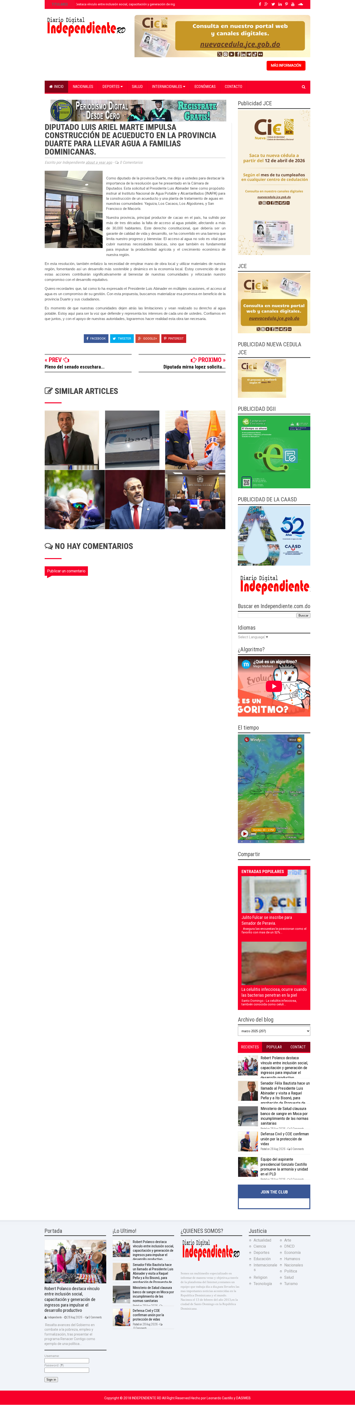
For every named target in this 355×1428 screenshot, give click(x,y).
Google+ (149, 338)
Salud (137, 86)
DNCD (289, 1246)
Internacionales (167, 86)
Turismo (291, 1283)
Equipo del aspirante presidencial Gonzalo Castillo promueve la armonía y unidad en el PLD (284, 1166)
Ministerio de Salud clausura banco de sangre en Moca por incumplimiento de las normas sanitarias (284, 1116)
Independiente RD (147, 1398)
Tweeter (124, 338)
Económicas (205, 86)
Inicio (58, 86)
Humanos (292, 1259)
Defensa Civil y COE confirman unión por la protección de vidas (285, 1138)
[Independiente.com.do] (211, 1260)
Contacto (233, 86)
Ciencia (260, 1246)
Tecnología (263, 1283)
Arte (287, 1240)
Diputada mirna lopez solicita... (194, 367)
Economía (292, 1252)
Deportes (111, 86)
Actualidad (262, 1240)
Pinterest (176, 338)
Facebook (98, 338)
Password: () (54, 1365)
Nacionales (83, 86)
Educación (262, 1259)
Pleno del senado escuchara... (75, 367)
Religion (260, 1277)
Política (290, 1271)
